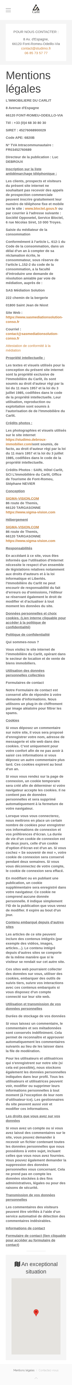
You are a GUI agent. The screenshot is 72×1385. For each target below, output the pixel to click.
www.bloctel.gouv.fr (41, 208)
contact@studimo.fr (36, 48)
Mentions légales (24, 1370)
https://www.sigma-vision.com (30, 512)
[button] (36, 1313)
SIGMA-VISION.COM (22, 498)
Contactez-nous (49, 1370)
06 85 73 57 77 (36, 53)
